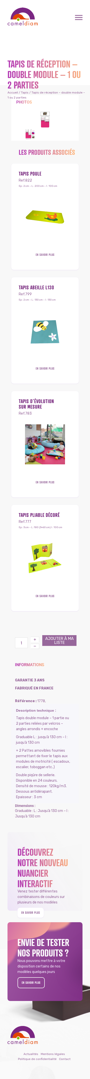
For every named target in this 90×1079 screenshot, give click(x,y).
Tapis (24, 92)
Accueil (13, 92)
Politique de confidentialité (37, 1059)
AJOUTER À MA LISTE (59, 640)
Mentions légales (53, 1054)
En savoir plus (45, 255)
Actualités (31, 1054)
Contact (64, 1059)
